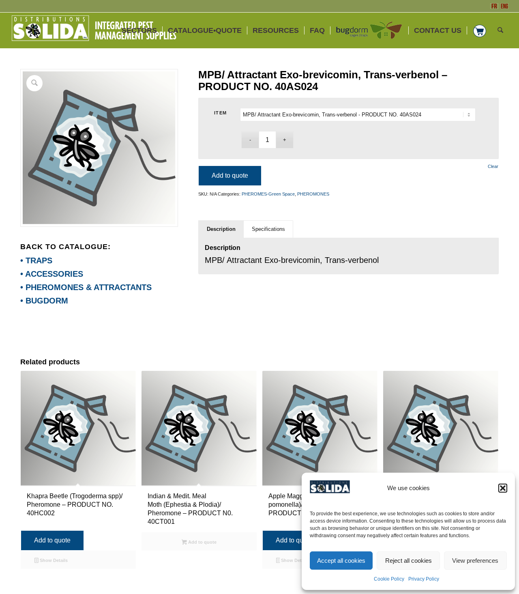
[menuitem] (139, 30)
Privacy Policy (423, 579)
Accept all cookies (341, 560)
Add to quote (230, 175)
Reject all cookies (408, 560)
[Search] (500, 30)
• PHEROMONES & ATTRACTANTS (86, 287)
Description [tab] (221, 229)
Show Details (53, 560)
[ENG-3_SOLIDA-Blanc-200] (94, 30)
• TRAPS (36, 260)
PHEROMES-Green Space (268, 194)
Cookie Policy (389, 579)
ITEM (220, 112)
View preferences (475, 560)
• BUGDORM (44, 300)
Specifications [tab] (268, 229)
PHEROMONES (313, 194)
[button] (503, 488)
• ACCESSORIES (51, 273)
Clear (493, 166)
